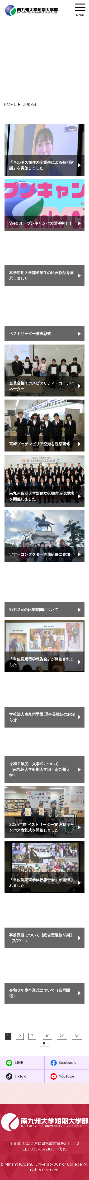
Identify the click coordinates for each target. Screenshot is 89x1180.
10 (48, 1036)
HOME (10, 104)
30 (77, 1036)
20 (62, 1036)
